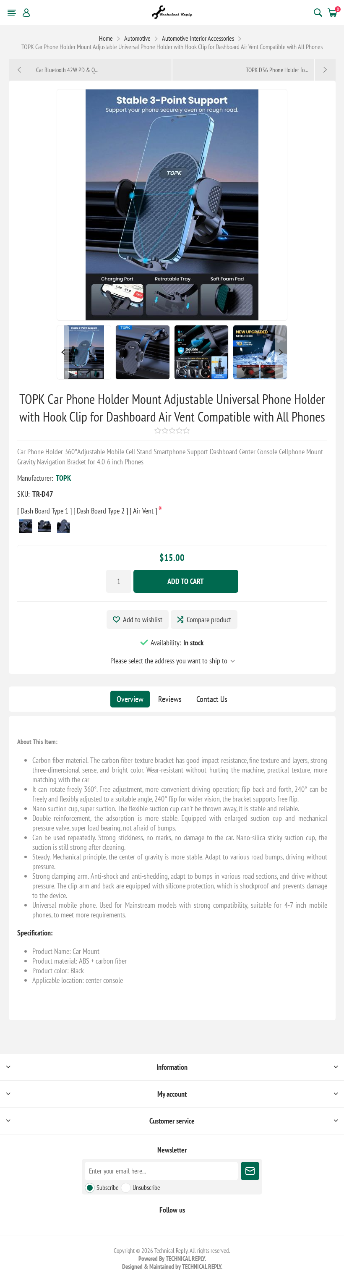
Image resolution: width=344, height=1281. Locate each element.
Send (250, 1171)
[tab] (130, 699)
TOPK (63, 478)
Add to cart (185, 581)
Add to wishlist (142, 619)
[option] (84, 352)
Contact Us (211, 699)
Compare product (209, 619)
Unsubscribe (146, 1187)
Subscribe (107, 1187)
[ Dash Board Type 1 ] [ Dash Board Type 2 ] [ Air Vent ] (88, 511)
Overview (130, 699)
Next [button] (281, 352)
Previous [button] (63, 352)
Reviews (170, 699)
